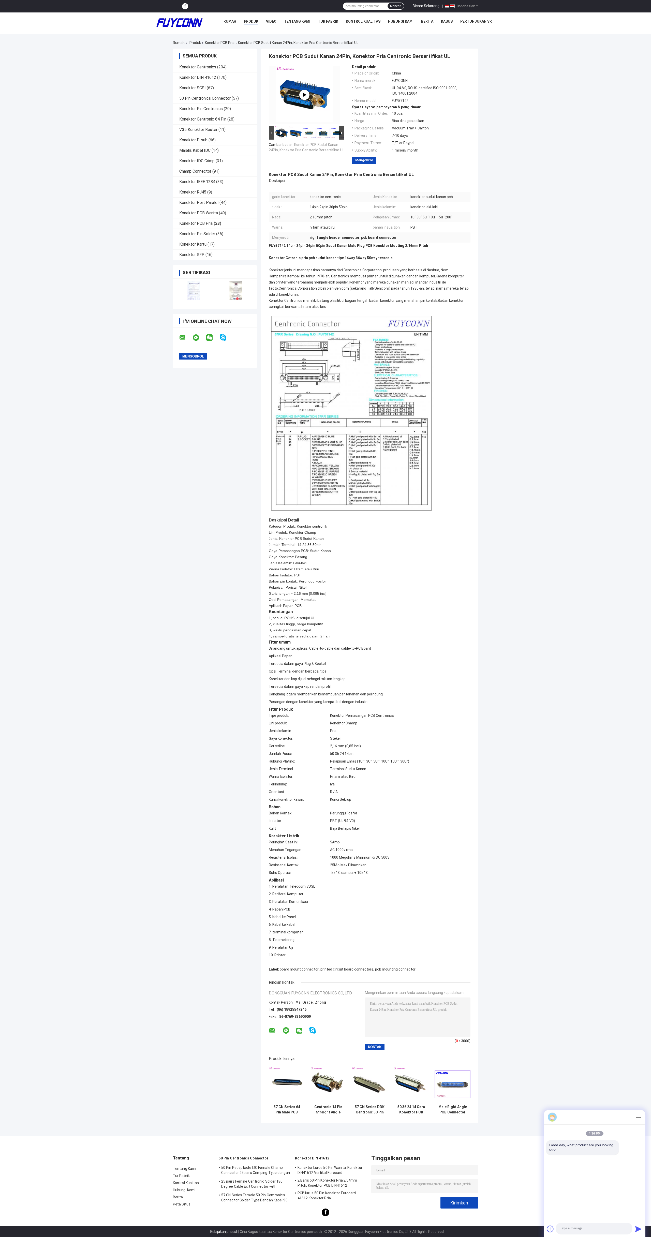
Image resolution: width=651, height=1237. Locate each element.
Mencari (395, 6)
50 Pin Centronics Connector (205, 98)
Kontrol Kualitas (363, 21)
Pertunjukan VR (476, 21)
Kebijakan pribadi (224, 1232)
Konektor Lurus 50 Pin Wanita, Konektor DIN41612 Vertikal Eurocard (330, 1170)
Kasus (447, 21)
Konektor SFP (191, 254)
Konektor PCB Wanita (198, 213)
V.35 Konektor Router (198, 129)
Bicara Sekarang (426, 6)
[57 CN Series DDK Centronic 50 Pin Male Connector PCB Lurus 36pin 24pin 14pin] (370, 1084)
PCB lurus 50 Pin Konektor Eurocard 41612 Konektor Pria (327, 1195)
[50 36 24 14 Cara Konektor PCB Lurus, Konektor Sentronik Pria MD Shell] (411, 1084)
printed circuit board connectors (346, 969)
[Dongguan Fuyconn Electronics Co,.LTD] (180, 22)
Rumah (230, 21)
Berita (427, 21)
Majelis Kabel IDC (195, 150)
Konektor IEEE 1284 (197, 181)
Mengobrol (364, 160)
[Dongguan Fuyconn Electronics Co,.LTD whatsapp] (199, 337)
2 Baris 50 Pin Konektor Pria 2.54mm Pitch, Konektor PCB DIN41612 (327, 1182)
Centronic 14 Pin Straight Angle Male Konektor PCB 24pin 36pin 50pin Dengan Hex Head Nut (328, 1109)
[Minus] (638, 1117)
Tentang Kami (297, 21)
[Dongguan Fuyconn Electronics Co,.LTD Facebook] (185, 6)
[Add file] (550, 1228)
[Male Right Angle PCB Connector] (452, 1084)
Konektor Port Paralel (198, 202)
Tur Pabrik (328, 21)
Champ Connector (195, 171)
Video (271, 21)
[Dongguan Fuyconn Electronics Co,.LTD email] (185, 337)
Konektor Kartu (192, 244)
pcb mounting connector (395, 969)
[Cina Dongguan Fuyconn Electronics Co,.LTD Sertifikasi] (194, 290)
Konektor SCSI (192, 87)
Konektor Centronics (197, 67)
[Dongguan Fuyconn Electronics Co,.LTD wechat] (212, 337)
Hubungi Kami (400, 21)
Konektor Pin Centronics (201, 108)
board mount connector (299, 969)
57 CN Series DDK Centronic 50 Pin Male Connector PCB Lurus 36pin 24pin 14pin (369, 1109)
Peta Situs (181, 1204)
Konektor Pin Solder (197, 233)
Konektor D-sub (193, 140)
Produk (251, 21)
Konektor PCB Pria (219, 43)
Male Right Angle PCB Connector (452, 1109)
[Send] (638, 1228)
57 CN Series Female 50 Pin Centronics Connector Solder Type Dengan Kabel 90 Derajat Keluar (254, 1198)
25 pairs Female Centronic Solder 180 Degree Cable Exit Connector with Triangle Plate (252, 1184)
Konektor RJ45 (192, 192)
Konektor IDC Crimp (197, 160)
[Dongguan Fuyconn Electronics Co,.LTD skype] (226, 337)
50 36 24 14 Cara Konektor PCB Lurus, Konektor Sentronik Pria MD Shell (411, 1109)
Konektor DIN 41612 (197, 77)
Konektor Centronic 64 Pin (202, 119)
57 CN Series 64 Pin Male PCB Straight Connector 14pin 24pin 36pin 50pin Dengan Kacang (286, 1109)
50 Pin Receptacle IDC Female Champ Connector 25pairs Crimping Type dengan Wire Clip (255, 1171)
